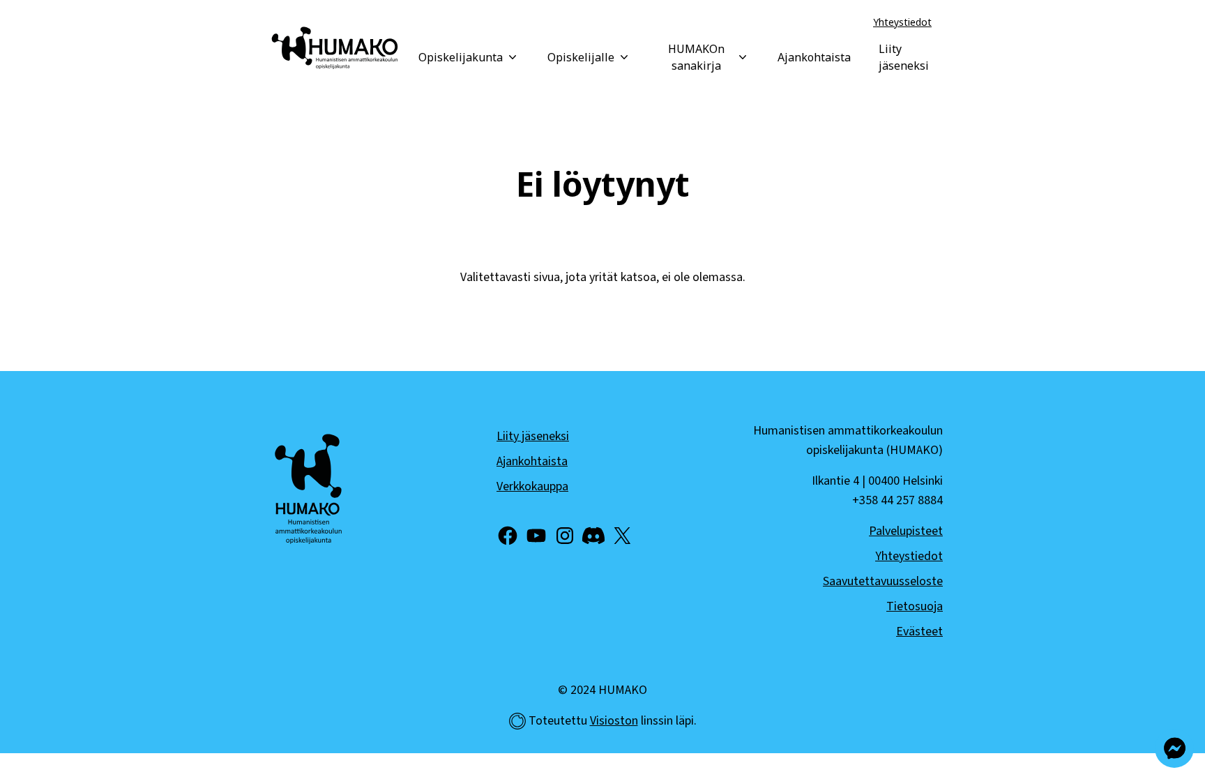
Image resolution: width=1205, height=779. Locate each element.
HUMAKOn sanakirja (696, 57)
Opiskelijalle (580, 57)
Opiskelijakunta (460, 57)
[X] (622, 535)
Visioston (614, 720)
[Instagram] (565, 535)
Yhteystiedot (902, 22)
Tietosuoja (914, 606)
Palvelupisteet (906, 531)
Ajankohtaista (814, 57)
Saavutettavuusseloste (883, 581)
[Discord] (593, 535)
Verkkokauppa (532, 486)
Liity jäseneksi (904, 57)
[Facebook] (508, 535)
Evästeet (919, 631)
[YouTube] (536, 535)
